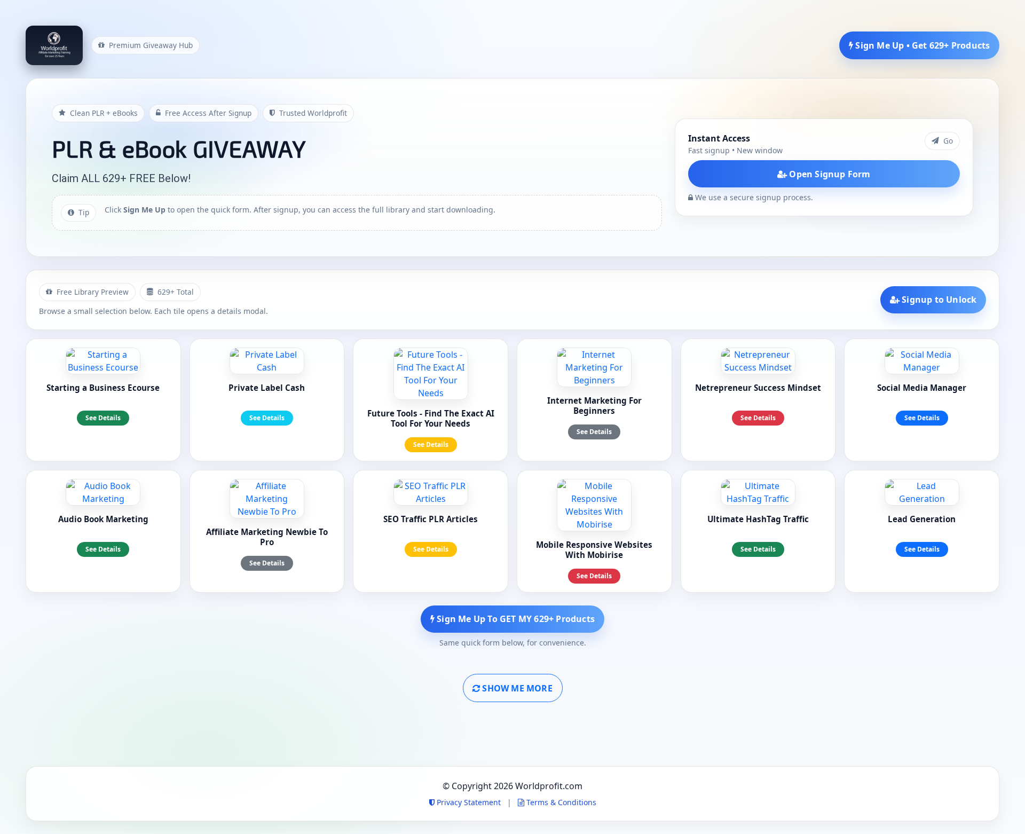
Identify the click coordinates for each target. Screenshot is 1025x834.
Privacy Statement (469, 802)
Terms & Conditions (560, 802)
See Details (103, 417)
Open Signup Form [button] (828, 174)
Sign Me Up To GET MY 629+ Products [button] (515, 619)
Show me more (516, 688)
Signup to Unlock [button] (938, 299)
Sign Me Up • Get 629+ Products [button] (921, 45)
